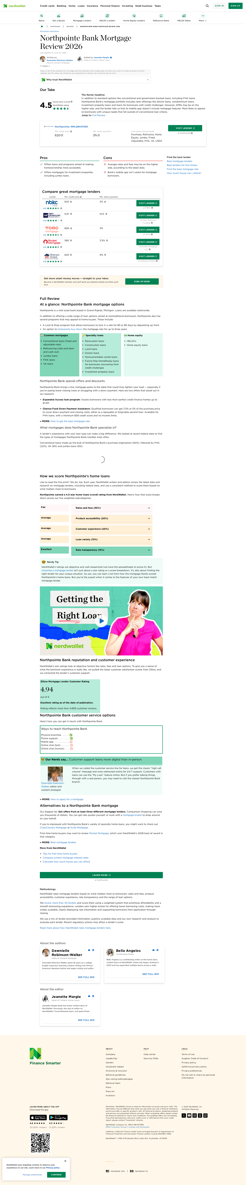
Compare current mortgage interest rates (65, 857)
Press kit (110, 1091)
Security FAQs (151, 1058)
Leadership (111, 1058)
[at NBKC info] (152, 208)
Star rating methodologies (119, 1079)
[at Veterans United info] (157, 261)
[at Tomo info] (152, 234)
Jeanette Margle (101, 57)
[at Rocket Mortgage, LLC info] (150, 250)
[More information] (71, 102)
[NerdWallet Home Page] (14, 6)
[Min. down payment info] (98, 135)
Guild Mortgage (79, 827)
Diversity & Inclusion (116, 1071)
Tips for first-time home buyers (60, 853)
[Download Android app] (58, 1117)
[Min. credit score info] (71, 131)
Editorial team (113, 1083)
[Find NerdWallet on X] (184, 1115)
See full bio (86, 977)
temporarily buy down (70, 329)
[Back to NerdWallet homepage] (42, 26)
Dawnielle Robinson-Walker (60, 60)
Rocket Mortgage (99, 833)
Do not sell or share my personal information (198, 1076)
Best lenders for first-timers (182, 165)
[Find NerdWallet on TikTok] (205, 1115)
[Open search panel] (207, 6)
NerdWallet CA (141, 1171)
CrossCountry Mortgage (53, 827)
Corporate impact (115, 1067)
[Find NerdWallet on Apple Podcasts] (200, 1115)
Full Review (98, 115)
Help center (150, 1054)
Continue (56, 1175)
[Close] (65, 1161)
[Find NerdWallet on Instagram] (194, 1115)
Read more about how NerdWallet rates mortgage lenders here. (75, 928)
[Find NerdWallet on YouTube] (189, 1115)
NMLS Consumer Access (116, 1127)
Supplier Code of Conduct (195, 1058)
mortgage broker (132, 815)
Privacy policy (189, 1062)
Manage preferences (32, 1175)
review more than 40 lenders (60, 903)
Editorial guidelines (116, 1075)
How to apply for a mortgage (67, 799)
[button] (101, 620)
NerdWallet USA (118, 1171)
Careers (110, 1062)
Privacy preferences (192, 1071)
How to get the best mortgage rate (70, 421)
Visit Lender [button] (147, 203)
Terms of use (188, 1054)
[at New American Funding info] (152, 223)
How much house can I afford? (184, 173)
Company (110, 1054)
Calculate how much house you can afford (66, 861)
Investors (110, 1095)
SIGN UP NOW (142, 281)
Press (108, 1087)
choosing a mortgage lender (57, 570)
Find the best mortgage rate (182, 169)
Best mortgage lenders (63, 842)
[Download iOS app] (38, 1117)
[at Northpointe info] (192, 133)
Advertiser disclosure (49, 31)
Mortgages (55, 26)
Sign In (219, 6)
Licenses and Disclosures (138, 1127)
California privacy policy (194, 1067)
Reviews (70, 26)
